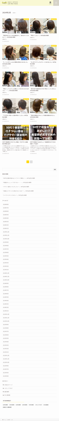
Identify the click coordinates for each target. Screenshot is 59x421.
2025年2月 (5, 266)
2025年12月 (6, 232)
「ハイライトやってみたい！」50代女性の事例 (14, 195)
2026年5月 (5, 215)
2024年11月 (6, 276)
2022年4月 (5, 376)
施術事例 (6, 392)
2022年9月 (5, 366)
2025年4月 (5, 259)
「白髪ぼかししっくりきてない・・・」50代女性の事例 (16, 182)
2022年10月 (6, 362)
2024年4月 (5, 300)
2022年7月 (5, 369)
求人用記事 (7, 395)
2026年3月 (5, 221)
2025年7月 (5, 249)
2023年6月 (5, 335)
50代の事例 (18, 404)
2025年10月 (6, 239)
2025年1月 (5, 269)
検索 (55, 169)
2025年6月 (5, 252)
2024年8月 (5, 287)
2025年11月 (6, 235)
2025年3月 (5, 263)
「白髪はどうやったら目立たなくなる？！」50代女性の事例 (18, 191)
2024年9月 (5, 283)
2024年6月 (5, 294)
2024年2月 (5, 307)
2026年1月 (5, 228)
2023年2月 (5, 348)
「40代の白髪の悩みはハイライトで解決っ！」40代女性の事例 (18, 178)
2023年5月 (5, 338)
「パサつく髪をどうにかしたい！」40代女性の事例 (15, 186)
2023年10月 (6, 321)
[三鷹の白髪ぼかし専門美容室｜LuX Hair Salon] (9, 3)
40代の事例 (11, 404)
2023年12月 (6, 314)
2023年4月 (5, 342)
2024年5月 (5, 297)
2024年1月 (5, 311)
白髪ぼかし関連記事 (7, 407)
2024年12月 (6, 273)
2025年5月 (5, 256)
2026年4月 (5, 218)
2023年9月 (5, 324)
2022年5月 (5, 372)
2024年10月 (6, 280)
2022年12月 (6, 355)
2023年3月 (5, 345)
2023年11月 (6, 318)
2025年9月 (5, 242)
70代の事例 (31, 404)
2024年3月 (5, 304)
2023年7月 (5, 331)
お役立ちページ (8, 385)
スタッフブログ (8, 388)
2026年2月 (5, 225)
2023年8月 (5, 328)
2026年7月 (5, 208)
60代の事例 (24, 404)
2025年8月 (5, 245)
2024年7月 (5, 290)
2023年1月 (5, 352)
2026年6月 (5, 211)
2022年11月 (6, 359)
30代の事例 (5, 404)
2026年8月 (5, 204)
